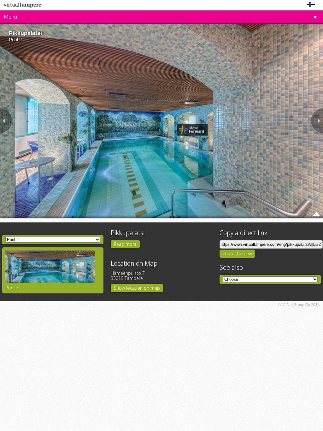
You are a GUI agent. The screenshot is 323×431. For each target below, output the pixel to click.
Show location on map (137, 288)
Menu (10, 16)
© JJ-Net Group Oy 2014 (299, 305)
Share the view (237, 254)
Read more (125, 244)
